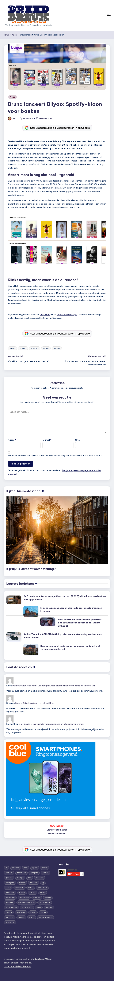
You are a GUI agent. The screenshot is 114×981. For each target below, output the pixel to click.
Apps (12, 97)
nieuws (32, 892)
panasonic (24, 897)
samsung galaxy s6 (26, 902)
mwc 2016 (10, 892)
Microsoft (19, 888)
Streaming (21, 912)
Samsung (10, 902)
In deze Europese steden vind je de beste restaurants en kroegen (71, 610)
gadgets (34, 873)
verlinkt (21, 917)
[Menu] (108, 15)
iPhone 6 (33, 883)
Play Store (45, 314)
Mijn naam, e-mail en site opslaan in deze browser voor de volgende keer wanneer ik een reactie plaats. (55, 455)
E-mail (47, 440)
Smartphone (44, 902)
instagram (10, 883)
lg (43, 883)
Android (15, 868)
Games (45, 873)
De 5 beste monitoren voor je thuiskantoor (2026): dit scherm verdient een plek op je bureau (64, 598)
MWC (30, 888)
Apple (34, 868)
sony (39, 907)
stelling (9, 912)
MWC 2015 (42, 888)
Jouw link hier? (57, 826)
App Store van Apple (67, 314)
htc (29, 878)
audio (44, 868)
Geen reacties (45, 118)
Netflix (46, 348)
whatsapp (10, 922)
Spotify (57, 348)
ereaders (34, 348)
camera (9, 873)
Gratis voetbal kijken (57, 829)
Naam (12, 440)
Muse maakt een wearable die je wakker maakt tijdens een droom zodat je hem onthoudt (79, 622)
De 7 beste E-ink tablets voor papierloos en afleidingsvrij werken (51, 724)
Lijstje (8, 888)
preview (36, 897)
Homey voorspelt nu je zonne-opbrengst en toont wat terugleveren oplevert (70, 648)
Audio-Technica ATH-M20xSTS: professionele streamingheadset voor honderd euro (62, 636)
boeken (23, 348)
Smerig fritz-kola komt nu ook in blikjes (34, 703)
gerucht (9, 878)
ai (6, 868)
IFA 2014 (39, 878)
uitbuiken (10, 917)
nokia (42, 892)
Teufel (43, 912)
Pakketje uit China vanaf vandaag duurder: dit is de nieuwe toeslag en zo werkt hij (53, 685)
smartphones (11, 907)
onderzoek (10, 897)
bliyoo (12, 348)
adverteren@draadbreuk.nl (17, 966)
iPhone (22, 883)
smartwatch (27, 907)
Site (77, 440)
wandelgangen (45, 917)
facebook (21, 873)
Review (48, 897)
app (25, 868)
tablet (33, 912)
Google (20, 878)
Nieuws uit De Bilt (57, 833)
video (31, 917)
